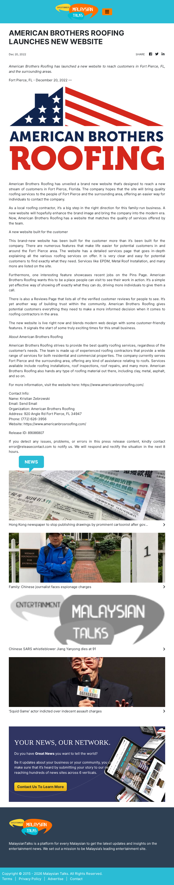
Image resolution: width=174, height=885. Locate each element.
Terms (7, 879)
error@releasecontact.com (30, 446)
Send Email (28, 403)
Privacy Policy (30, 879)
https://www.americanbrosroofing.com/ (112, 385)
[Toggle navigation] (107, 11)
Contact (76, 879)
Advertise (55, 879)
